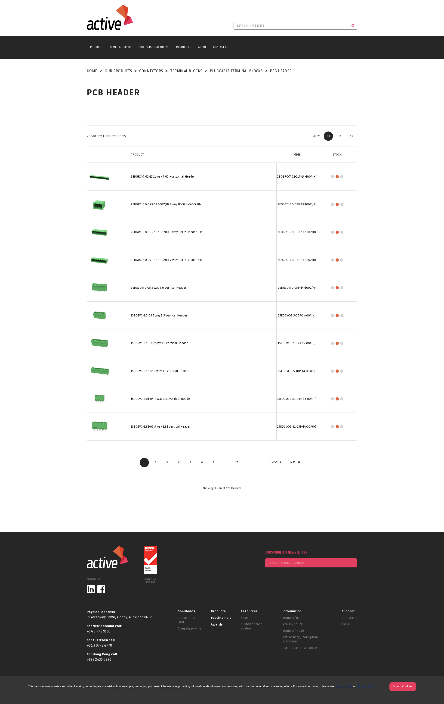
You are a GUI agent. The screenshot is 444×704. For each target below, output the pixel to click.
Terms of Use (343, 686)
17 (236, 462)
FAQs (345, 624)
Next (274, 462)
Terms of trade (293, 631)
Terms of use (292, 618)
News (244, 618)
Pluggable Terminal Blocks (236, 71)
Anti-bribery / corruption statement (300, 639)
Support (348, 611)
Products (96, 47)
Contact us (349, 618)
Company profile (189, 628)
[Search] (353, 26)
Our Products (118, 71)
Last (293, 462)
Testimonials (221, 618)
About (202, 47)
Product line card (186, 620)
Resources (183, 47)
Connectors (151, 71)
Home (92, 71)
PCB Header (281, 71)
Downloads (186, 611)
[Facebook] (101, 589)
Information (292, 611)
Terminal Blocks (186, 71)
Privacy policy (292, 624)
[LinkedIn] (91, 589)
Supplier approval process (301, 648)
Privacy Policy (367, 686)
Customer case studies (251, 626)
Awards (217, 624)
